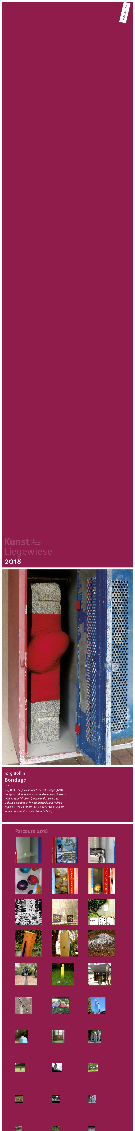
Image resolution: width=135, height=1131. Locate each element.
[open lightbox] (67, 667)
